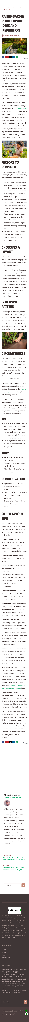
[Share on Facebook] (3, 57)
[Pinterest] (6, 1014)
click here (11, 938)
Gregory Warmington (14, 35)
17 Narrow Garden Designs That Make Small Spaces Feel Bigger (14, 971)
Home (3, 8)
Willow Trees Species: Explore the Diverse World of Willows (14, 858)
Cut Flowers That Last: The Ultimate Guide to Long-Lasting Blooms (13, 975)
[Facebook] (3, 1014)
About (4, 950)
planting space (21, 108)
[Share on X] (10, 57)
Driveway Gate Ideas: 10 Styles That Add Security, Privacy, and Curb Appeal (13, 986)
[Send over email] (17, 57)
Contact (4, 952)
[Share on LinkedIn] (13, 57)
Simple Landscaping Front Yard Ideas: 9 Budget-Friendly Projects (14, 991)
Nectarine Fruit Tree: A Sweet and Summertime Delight (14, 868)
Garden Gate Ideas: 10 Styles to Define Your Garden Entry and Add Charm (14, 980)
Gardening (8, 8)
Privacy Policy (6, 958)
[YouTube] (10, 1014)
